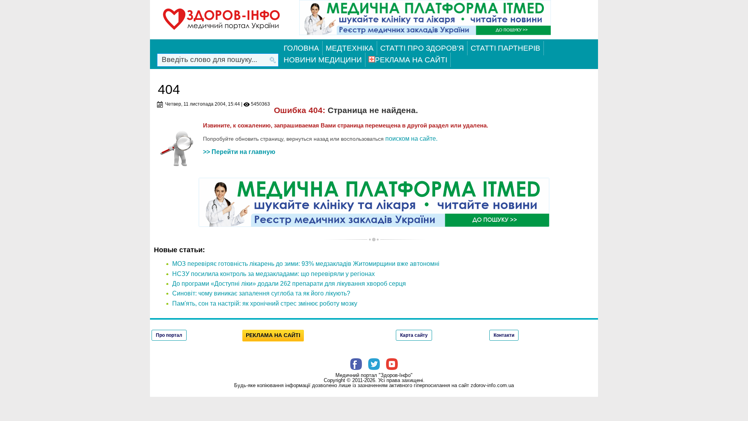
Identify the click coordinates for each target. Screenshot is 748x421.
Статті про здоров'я (422, 48)
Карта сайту (414, 335)
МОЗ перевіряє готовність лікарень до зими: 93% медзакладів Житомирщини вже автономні (305, 263)
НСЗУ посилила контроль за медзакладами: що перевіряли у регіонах (273, 274)
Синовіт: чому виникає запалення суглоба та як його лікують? (261, 293)
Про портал (169, 335)
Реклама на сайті (411, 60)
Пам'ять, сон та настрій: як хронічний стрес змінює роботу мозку (264, 303)
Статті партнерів (505, 48)
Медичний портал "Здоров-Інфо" (374, 375)
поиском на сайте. (411, 138)
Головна (301, 48)
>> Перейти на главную (239, 152)
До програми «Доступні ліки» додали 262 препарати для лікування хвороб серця (289, 283)
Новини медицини (323, 60)
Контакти (504, 335)
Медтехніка (350, 48)
